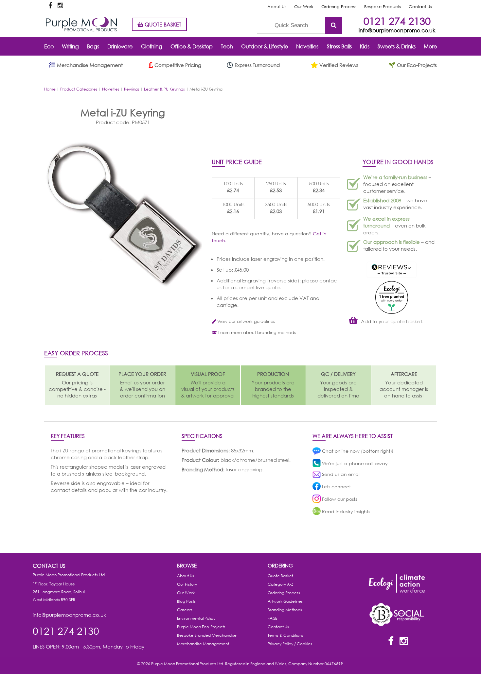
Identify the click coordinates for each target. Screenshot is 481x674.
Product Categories (79, 89)
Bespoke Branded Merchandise (207, 635)
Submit (333, 25)
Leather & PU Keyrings (164, 89)
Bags (93, 46)
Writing (70, 46)
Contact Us (420, 6)
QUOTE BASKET (162, 24)
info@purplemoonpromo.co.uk (397, 30)
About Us (276, 6)
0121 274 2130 (397, 21)
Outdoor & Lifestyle (264, 46)
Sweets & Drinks (397, 46)
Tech (227, 46)
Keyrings (131, 89)
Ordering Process (338, 6)
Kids (364, 46)
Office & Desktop (191, 46)
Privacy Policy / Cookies (290, 644)
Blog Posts (186, 601)
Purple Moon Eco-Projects (201, 627)
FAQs (272, 618)
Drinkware (120, 46)
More (430, 46)
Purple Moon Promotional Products (81, 24)
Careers (184, 610)
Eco (49, 46)
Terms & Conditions (285, 635)
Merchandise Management (203, 644)
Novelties (307, 46)
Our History (187, 584)
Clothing (151, 46)
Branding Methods (285, 610)
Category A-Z (280, 584)
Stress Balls (339, 46)
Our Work (303, 6)
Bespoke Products (382, 6)
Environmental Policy (196, 618)
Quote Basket (280, 576)
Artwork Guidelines (285, 601)
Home (50, 89)
